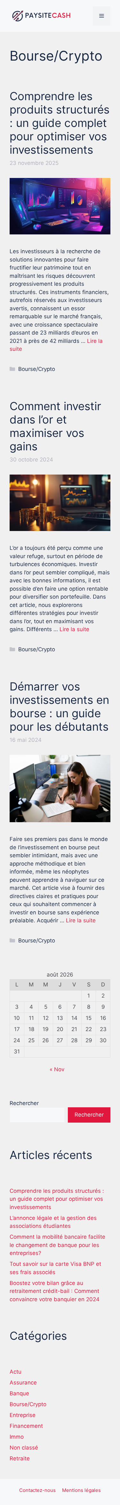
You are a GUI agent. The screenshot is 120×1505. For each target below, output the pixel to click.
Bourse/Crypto (36, 369)
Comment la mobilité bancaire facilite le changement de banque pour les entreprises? (57, 1245)
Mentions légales (81, 1490)
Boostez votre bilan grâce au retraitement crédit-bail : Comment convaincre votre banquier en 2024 (55, 1291)
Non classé (24, 1447)
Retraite (20, 1458)
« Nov (57, 1069)
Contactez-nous (37, 1490)
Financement (26, 1426)
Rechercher (24, 1103)
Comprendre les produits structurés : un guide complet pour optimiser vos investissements (59, 122)
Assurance (23, 1382)
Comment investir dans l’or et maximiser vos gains (55, 426)
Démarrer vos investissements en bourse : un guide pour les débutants (59, 706)
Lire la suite (74, 629)
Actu (15, 1372)
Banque (19, 1393)
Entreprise (23, 1415)
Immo (17, 1437)
